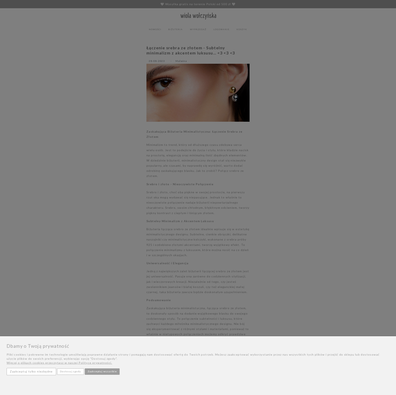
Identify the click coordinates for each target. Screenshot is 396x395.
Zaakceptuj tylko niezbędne (31, 371)
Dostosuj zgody (70, 371)
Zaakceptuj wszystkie (102, 371)
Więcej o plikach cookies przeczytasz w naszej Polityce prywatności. (59, 362)
